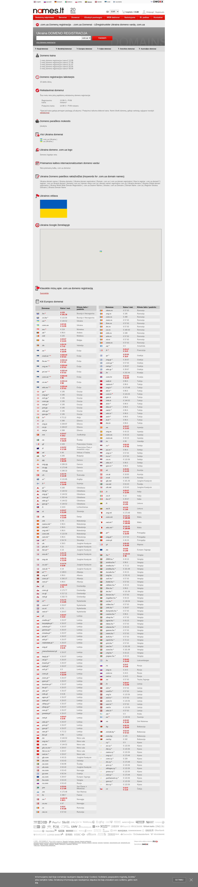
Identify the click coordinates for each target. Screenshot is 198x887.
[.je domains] (38, 420)
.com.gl (45, 590)
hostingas (71, 841)
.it (106, 492)
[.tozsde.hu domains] (101, 572)
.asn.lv (108, 704)
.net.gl (44, 597)
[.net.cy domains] (101, 775)
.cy (107, 742)
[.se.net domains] (101, 484)
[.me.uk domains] (38, 554)
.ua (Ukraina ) (47, 141)
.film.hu (109, 588)
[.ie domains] (38, 417)
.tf (42, 448)
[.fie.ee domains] (38, 361)
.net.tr (108, 410)
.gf (43, 444)
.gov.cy (109, 781)
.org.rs (108, 453)
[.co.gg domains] (38, 467)
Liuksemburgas (143, 660)
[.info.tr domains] (101, 400)
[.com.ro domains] (101, 317)
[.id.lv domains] (101, 688)
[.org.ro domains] (101, 313)
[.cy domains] (101, 742)
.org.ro (108, 314)
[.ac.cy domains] (101, 745)
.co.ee (44, 382)
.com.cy (109, 759)
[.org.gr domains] (101, 359)
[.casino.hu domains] (101, 614)
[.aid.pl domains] (38, 639)
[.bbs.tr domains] (101, 407)
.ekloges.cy (110, 768)
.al (43, 572)
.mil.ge (45, 398)
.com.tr (109, 394)
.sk (43, 540)
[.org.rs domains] (101, 453)
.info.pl (45, 694)
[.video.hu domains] (101, 604)
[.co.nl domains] (38, 608)
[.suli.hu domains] (101, 578)
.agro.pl (45, 697)
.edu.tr (108, 413)
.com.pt (109, 540)
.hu (107, 555)
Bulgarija (80, 456)
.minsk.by (110, 732)
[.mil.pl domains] (38, 669)
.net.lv (108, 707)
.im (43, 738)
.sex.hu (109, 646)
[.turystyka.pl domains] (38, 623)
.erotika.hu (110, 569)
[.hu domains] (101, 555)
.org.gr (108, 360)
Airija (79, 417)
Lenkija (79, 616)
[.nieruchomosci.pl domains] (38, 652)
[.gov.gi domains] (38, 504)
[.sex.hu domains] (101, 646)
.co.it (108, 496)
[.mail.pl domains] (38, 666)
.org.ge (45, 395)
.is (107, 441)
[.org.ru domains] (101, 670)
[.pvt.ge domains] (38, 408)
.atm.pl (45, 691)
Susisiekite (44, 293)
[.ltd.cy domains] (101, 749)
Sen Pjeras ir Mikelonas (82, 788)
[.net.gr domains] (101, 366)
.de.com (45, 761)
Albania (80, 575)
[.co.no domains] (38, 803)
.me (43, 435)
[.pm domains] (38, 787)
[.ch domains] (38, 475)
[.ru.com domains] (38, 783)
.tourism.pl (46, 684)
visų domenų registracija (45, 42)
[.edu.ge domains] (38, 411)
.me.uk (44, 554)
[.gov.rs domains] (101, 466)
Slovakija (80, 540)
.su (107, 680)
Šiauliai (57, 844)
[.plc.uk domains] (38, 546)
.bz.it (108, 499)
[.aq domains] (101, 346)
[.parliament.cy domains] (101, 778)
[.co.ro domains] (101, 330)
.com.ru (109, 673)
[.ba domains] (38, 313)
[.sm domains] (38, 792)
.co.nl (44, 608)
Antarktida (141, 346)
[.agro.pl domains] (38, 697)
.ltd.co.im (46, 751)
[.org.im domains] (38, 741)
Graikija (80, 774)
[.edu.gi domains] (38, 500)
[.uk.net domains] (101, 487)
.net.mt (108, 522)
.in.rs (108, 456)
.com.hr (109, 377)
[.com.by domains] (101, 736)
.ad (43, 333)
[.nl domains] (38, 601)
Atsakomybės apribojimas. (48, 845)
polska (80, 2)
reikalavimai (44, 113)
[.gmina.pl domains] (38, 630)
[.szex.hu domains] (101, 649)
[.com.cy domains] (101, 758)
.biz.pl (44, 735)
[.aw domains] (101, 714)
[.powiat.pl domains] (38, 713)
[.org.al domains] (38, 575)
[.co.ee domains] (38, 382)
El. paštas (144, 17)
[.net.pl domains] (38, 717)
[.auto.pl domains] (38, 700)
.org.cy (108, 755)
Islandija (140, 441)
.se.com (45, 764)
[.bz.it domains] (101, 499)
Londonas (69, 844)
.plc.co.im (46, 748)
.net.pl (44, 718)
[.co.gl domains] (38, 593)
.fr (106, 350)
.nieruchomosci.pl (49, 651)
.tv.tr (107, 420)
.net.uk (44, 569)
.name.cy (109, 752)
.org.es (108, 432)
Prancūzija (141, 350)
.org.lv (108, 694)
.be (43, 340)
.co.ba (44, 318)
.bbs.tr (108, 407)
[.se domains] (38, 440)
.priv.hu (109, 643)
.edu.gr (109, 369)
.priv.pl (45, 725)
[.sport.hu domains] (101, 640)
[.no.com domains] (38, 770)
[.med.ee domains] (38, 356)
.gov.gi (44, 504)
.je (43, 421)
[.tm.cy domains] (101, 762)
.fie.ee (44, 361)
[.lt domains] (101, 503)
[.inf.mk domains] (38, 527)
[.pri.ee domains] (38, 371)
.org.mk (45, 531)
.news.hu (109, 633)
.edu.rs (108, 463)
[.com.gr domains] (101, 363)
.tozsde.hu (110, 572)
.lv (107, 684)
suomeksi (119, 2)
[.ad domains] (38, 332)
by (152, 1)
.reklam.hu (110, 585)
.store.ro (109, 310)
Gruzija (79, 392)
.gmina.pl (46, 630)
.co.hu (108, 601)
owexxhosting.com (115, 842)
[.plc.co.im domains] (38, 747)
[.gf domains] (38, 444)
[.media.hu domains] (101, 565)
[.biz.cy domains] (101, 784)
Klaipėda (51, 844)
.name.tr (109, 384)
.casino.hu (110, 614)
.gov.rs (108, 466)
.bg (43, 456)
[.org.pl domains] (38, 647)
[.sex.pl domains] (38, 731)
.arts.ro (109, 336)
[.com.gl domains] (38, 590)
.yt (107, 545)
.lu (107, 660)
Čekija (139, 789)
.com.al (45, 579)
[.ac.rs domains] (101, 449)
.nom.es (109, 438)
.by (107, 727)
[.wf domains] (38, 452)
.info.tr (108, 400)
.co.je (44, 427)
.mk (43, 521)
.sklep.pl (45, 704)
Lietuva (140, 503)
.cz (107, 789)
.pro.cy (108, 765)
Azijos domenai (105, 49)
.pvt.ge (44, 408)
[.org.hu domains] (101, 575)
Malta (139, 513)
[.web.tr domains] (101, 381)
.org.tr (108, 388)
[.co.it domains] (101, 496)
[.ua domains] (38, 321)
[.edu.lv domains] (101, 710)
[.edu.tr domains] (101, 413)
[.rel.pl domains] (38, 659)
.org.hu (109, 575)
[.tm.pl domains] (38, 687)
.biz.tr (108, 423)
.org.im (45, 741)
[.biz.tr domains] (101, 423)
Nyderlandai (81, 601)
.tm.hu (108, 591)
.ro (43, 808)
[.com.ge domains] (38, 401)
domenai (77, 841)
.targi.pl (45, 656)
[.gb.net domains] (101, 481)
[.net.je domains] (38, 430)
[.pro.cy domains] (101, 765)
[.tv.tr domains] (101, 420)
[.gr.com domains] (38, 773)
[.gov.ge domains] (38, 414)
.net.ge (44, 405)
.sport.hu (109, 640)
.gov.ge (45, 414)
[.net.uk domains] (38, 569)
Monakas (80, 329)
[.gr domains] (101, 355)
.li (42, 507)
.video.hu (109, 604)
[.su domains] (101, 679)
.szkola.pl (46, 627)
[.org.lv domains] (101, 694)
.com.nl (45, 605)
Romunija (140, 330)
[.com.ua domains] (38, 325)
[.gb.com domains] (38, 757)
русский (48, 2)
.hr (107, 373)
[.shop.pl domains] (38, 707)
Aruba (139, 714)
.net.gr (108, 366)
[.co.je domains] (38, 427)
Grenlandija (81, 586)
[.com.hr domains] (101, 377)
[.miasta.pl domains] (38, 633)
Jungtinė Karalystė (84, 543)
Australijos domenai (148, 49)
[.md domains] (38, 336)
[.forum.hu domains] (101, 594)
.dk (43, 517)
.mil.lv (108, 698)
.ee (43, 351)
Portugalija (141, 533)
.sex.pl (44, 732)
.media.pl (46, 620)
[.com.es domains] (101, 435)
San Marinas (82, 792)
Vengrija (80, 780)
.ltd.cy (108, 749)
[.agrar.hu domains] (101, 620)
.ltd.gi (44, 491)
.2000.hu (109, 559)
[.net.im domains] (38, 754)
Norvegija (80, 770)
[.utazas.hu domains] (101, 627)
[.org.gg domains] (38, 464)
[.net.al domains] (38, 582)
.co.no (44, 803)
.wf (43, 453)
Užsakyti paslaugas (93, 17)
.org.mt (109, 513)
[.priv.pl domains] (38, 725)
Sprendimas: (137, 844)
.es (107, 427)
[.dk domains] (38, 516)
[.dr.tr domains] (101, 403)
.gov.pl (44, 728)
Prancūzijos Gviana (84, 444)
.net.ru (108, 676)
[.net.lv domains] (101, 707)
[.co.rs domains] (101, 459)
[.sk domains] (38, 540)
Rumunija (80, 808)
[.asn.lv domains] (101, 704)
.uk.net (108, 487)
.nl (43, 601)
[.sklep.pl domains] (38, 703)
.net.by (108, 739)
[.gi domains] (38, 487)
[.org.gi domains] (38, 494)
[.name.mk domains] (38, 524)
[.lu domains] (101, 660)
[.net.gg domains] (38, 470)
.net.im (45, 754)
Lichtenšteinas (82, 507)
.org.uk (45, 559)
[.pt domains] (101, 533)
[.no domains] (38, 799)
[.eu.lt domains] (101, 508)
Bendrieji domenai (65, 49)
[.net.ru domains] (101, 676)
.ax (107, 717)
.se (43, 440)
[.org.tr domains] (101, 387)
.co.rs (108, 459)
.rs (107, 446)
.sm (43, 792)
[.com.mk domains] (38, 533)
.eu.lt (108, 509)
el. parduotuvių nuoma (75, 842)
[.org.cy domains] (101, 755)
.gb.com (45, 757)
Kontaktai (158, 17)
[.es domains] (101, 427)
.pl (43, 616)
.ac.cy (108, 746)
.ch (43, 475)
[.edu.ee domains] (38, 387)
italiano (70, 2)
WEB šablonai (113, 17)
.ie (43, 417)
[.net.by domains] (101, 739)
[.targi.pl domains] (38, 656)
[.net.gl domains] (38, 596)
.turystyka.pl (47, 623)
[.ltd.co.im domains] (38, 751)
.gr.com (45, 774)
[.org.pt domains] (101, 537)
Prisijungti (150, 12)
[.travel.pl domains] (38, 663)
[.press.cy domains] (101, 771)
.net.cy (108, 775)
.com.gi (45, 497)
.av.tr (108, 417)
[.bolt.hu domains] (101, 636)
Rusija (79, 783)
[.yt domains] (101, 544)
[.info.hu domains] (101, 607)
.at (107, 470)
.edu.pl (45, 722)
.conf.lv (109, 691)
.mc (43, 329)
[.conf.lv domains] (101, 691)
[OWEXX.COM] (145, 844)
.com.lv (109, 701)
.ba (43, 314)
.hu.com (45, 780)
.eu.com (45, 777)
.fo (43, 795)
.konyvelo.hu (111, 611)
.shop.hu (109, 617)
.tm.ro (108, 327)
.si (43, 511)
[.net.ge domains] (38, 404)
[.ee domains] (38, 350)
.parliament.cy (111, 778)
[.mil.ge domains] (38, 398)
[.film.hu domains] (101, 588)
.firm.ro (109, 323)
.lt (106, 503)
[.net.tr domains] (101, 410)
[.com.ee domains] (38, 377)
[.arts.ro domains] (101, 336)
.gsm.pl (45, 681)
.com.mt (109, 517)
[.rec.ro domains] (38, 812)
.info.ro (109, 333)
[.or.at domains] (101, 477)
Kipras (139, 742)
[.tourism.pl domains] (38, 684)
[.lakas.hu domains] (101, 624)
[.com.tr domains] (101, 394)
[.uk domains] (38, 543)
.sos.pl (44, 710)
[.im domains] (38, 738)
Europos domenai (85, 49)
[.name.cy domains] (101, 752)
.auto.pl (45, 701)
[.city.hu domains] (101, 653)
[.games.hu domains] (101, 630)
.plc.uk (44, 547)
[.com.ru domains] (101, 673)
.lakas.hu (109, 624)
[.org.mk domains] (38, 530)
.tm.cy (108, 762)
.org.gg (45, 464)
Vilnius (41, 844)
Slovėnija (80, 511)
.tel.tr (108, 391)
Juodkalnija (81, 435)
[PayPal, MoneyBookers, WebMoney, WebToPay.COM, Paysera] (99, 836)
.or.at (108, 478)
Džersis (80, 421)
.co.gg (44, 468)
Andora (79, 333)
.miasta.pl (46, 633)
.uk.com (45, 767)
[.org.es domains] (101, 431)
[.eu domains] (101, 550)
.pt (107, 533)
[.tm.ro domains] (101, 326)
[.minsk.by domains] (101, 732)
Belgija (79, 340)
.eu (107, 550)
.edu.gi (45, 501)
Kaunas (46, 844)
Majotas (140, 545)
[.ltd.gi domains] (38, 491)
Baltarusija (141, 727)
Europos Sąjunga (83, 777)
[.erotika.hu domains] (101, 569)
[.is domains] (101, 441)
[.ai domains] (38, 479)
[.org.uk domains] (38, 559)
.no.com (45, 770)
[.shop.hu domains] (101, 617)
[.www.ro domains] (101, 342)
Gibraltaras (81, 488)
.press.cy (109, 772)
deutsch (59, 2)
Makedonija (81, 521)
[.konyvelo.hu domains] (101, 611)
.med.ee (45, 356)
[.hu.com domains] (38, 780)
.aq (107, 346)
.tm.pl (44, 688)
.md (43, 336)
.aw (107, 714)
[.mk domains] (38, 521)
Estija (79, 351)
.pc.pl (44, 636)
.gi (43, 488)
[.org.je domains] (38, 424)
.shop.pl (45, 707)
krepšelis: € (132, 12)
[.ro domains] (38, 808)
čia (36, 883)
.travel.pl (45, 663)
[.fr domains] (101, 350)
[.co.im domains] (38, 744)
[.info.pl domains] (38, 694)
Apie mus (37, 845)
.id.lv (108, 688)
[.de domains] (38, 345)
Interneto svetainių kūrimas (41, 842)
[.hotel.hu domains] (101, 582)
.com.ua (45, 325)
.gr (107, 356)
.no (43, 799)
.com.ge (45, 401)
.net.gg (45, 471)
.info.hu (109, 608)
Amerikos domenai (127, 49)
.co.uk (44, 565)
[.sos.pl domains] (38, 710)
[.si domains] (38, 511)
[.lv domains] (101, 684)
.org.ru (108, 670)
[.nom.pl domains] (38, 678)
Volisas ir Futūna (83, 453)
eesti (108, 2)
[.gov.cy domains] (101, 781)
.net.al (44, 582)
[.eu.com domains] (38, 777)
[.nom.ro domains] (101, 320)
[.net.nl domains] (38, 611)
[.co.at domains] (101, 474)
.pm (43, 788)
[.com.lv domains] (101, 701)
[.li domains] (38, 507)
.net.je (44, 430)
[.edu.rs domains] (101, 462)
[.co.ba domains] (38, 317)
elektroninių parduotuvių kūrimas (59, 842)
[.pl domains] (38, 616)
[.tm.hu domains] (101, 591)
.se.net (108, 484)
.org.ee (45, 366)
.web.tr (108, 381)
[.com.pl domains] (38, 673)
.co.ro (108, 330)
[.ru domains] (101, 665)
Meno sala (81, 738)
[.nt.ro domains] (101, 339)
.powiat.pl (46, 713)
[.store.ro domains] (101, 310)
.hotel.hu (109, 582)
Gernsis (80, 460)
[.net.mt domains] (101, 522)
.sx (107, 721)
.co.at (108, 474)
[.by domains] (101, 726)
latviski (100, 2)
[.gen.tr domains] (101, 397)
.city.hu (109, 653)
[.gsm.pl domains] (38, 681)
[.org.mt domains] (101, 512)
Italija (139, 492)
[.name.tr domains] (101, 384)
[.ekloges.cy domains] (101, 768)
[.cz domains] (101, 789)
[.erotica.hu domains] (101, 562)
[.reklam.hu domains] (101, 585)
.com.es (109, 435)
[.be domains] (38, 340)
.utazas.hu (110, 627)
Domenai (75, 17)
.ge (43, 392)
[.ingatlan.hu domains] (101, 598)
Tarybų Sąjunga (143, 680)
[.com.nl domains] (38, 605)
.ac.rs (108, 450)
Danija (79, 517)
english (38, 2)
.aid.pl (44, 640)
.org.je (44, 424)
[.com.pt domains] (101, 540)
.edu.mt (109, 528)
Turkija (139, 381)
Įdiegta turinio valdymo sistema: (143, 841)
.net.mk (45, 537)
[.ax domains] (101, 717)
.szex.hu (109, 650)
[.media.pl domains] (38, 620)
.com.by (109, 736)
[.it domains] (101, 491)
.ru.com (45, 783)
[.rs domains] (101, 445)
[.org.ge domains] (38, 395)
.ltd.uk (44, 550)
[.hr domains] (101, 372)
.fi (42, 484)
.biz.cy (108, 784)
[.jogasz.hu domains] (101, 656)
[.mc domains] (38, 329)
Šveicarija (80, 475)
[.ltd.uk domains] (38, 550)
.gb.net (108, 481)
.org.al (44, 575)
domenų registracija (85, 841)
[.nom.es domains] (101, 438)
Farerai (79, 795)
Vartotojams (129, 17)
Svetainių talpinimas (44, 17)
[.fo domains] (38, 795)
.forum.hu (110, 595)
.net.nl (44, 612)
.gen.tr (108, 397)
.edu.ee (45, 387)
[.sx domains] (101, 721)
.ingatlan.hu (111, 598)
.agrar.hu (109, 621)
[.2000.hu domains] (101, 559)
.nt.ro (108, 340)
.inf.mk (45, 527)
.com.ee (45, 377)
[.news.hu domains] (101, 633)
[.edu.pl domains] (38, 722)
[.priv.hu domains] (101, 643)
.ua (43, 321)
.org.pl (44, 647)
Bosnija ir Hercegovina (85, 314)
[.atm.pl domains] (38, 691)
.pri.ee (44, 372)
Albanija (80, 572)
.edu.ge (45, 411)
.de (43, 345)
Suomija (80, 484)
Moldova (80, 336)
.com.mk (45, 534)
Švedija (80, 440)
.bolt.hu (109, 637)
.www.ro (109, 343)
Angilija (79, 479)
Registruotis (159, 12)
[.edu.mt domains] (101, 527)
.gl (43, 586)
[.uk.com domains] (38, 767)
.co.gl (44, 593)
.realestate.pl (47, 643)
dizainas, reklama (87, 842)
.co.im (44, 745)
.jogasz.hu (110, 656)
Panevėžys (62, 844)
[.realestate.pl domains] (38, 643)
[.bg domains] (38, 456)
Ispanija (140, 427)
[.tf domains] (38, 448)
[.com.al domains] (38, 578)
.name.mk (46, 524)
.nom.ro (109, 320)
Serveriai (63, 17)
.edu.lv (108, 711)
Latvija (139, 684)
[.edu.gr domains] (101, 369)
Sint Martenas (142, 721)
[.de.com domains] (38, 760)
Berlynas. (75, 844)
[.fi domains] (38, 483)
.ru (107, 666)
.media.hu (110, 566)
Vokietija (80, 345)
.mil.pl (44, 669)
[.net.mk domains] (38, 537)
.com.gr (109, 363)
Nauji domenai (42, 49)
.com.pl (45, 674)
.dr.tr (108, 404)
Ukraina (80, 321)
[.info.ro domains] (101, 333)
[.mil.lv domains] (101, 697)
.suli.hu (109, 579)
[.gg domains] (38, 460)
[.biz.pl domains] (38, 735)
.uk (43, 543)
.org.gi (44, 494)
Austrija (140, 470)
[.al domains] (38, 572)
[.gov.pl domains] (38, 728)
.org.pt (108, 537)
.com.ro (109, 317)
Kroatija (140, 373)
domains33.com (125, 842)
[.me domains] (38, 434)
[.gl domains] (38, 586)
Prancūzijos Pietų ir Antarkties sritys (84, 448)
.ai (43, 479)
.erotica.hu (110, 562)
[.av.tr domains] (101, 416)
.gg (43, 460)
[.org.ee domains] (38, 366)
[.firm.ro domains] (101, 323)
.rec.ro (44, 812)
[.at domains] (101, 470)
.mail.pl (45, 666)
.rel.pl (44, 660)
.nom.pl (45, 678)
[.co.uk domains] (38, 564)
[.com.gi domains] (38, 497)
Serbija (140, 446)
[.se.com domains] (38, 764)
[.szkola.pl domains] (38, 626)
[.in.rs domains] (101, 456)
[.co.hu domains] (101, 601)
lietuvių (90, 2)
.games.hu (110, 630)
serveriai (100, 842)
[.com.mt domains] (101, 517)
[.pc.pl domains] (38, 636)
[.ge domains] (38, 391)
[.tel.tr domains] (101, 391)
